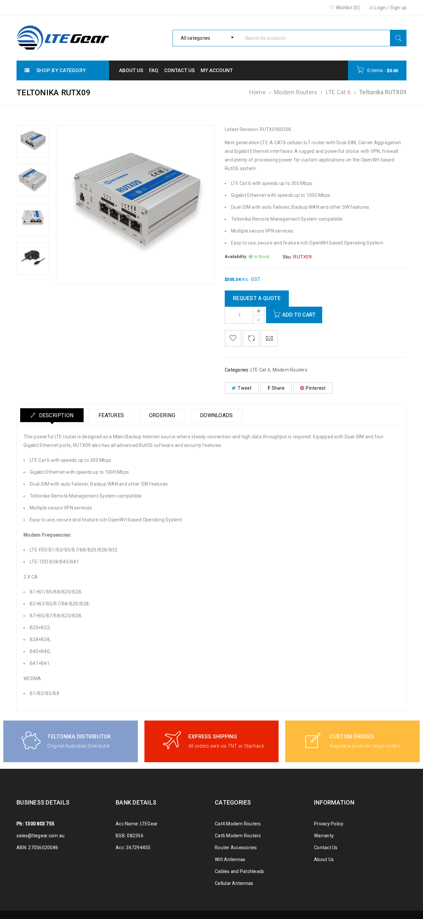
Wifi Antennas (230, 859)
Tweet (244, 388)
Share (278, 388)
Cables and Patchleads (239, 871)
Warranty (324, 835)
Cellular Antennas (234, 883)
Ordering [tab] (162, 415)
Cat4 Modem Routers (238, 823)
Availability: (236, 256)
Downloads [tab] (216, 415)
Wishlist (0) (347, 7)
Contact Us (326, 847)
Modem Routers (295, 92)
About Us (324, 859)
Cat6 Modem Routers (238, 835)
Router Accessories (236, 847)
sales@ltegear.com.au (40, 835)
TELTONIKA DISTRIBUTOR (79, 736)
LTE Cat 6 (338, 92)
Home (257, 92)
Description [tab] (55, 415)
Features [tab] (111, 415)
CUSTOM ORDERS (351, 736)
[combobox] (205, 38)
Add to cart (299, 315)
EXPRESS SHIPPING (212, 736)
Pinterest (316, 388)
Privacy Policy (329, 823)
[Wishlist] (233, 338)
